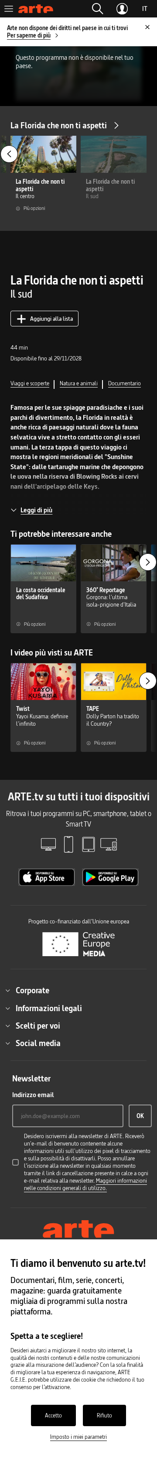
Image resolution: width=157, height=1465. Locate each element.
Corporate (32, 990)
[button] (97, 9)
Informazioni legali (49, 1008)
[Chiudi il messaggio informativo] (147, 27)
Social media (38, 1043)
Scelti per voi (38, 1025)
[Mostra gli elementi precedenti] (9, 154)
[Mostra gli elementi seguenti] (148, 562)
